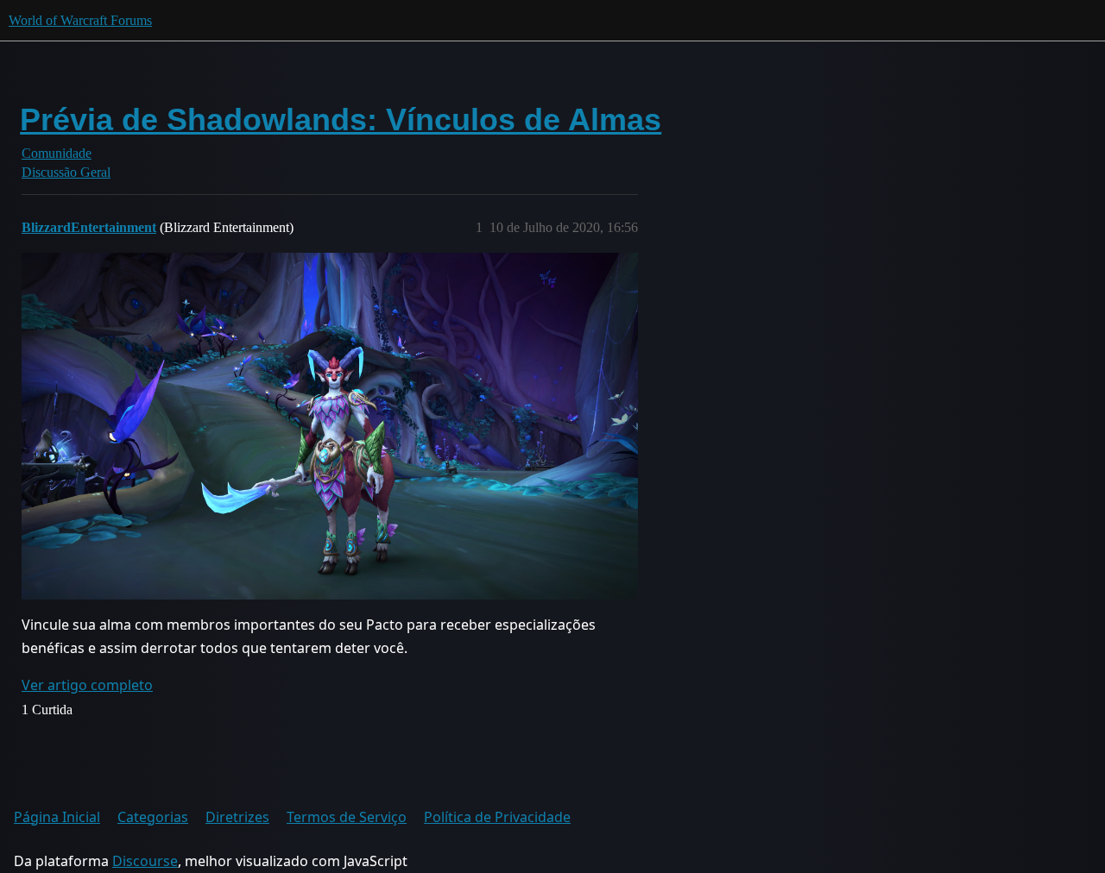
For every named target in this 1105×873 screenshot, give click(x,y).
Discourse (145, 860)
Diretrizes (237, 816)
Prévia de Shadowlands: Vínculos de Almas (340, 119)
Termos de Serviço (347, 816)
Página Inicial (57, 816)
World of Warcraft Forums (80, 20)
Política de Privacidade (497, 816)
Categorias (152, 816)
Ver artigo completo (87, 684)
